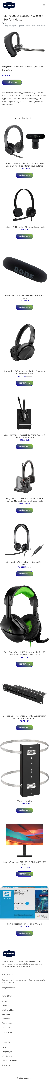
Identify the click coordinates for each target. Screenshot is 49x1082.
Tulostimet (6, 1027)
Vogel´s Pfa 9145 (24, 801)
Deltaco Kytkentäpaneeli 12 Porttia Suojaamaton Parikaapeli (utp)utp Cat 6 (24, 717)
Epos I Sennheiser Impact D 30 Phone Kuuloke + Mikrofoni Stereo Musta (24, 436)
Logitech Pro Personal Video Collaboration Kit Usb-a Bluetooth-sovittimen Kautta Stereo (24, 164)
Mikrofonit (39, 66)
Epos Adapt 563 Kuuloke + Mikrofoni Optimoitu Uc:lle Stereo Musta (24, 372)
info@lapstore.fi (8, 988)
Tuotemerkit (7, 1032)
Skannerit (6, 1019)
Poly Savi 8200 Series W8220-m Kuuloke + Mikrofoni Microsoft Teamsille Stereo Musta (24, 499)
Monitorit (5, 1005)
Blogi (4, 1047)
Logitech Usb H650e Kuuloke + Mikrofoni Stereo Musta (24, 563)
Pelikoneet (6, 1014)
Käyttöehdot (7, 1056)
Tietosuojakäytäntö (10, 1060)
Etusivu (4, 23)
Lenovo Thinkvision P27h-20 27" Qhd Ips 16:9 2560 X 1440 (24, 863)
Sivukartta (6, 1065)
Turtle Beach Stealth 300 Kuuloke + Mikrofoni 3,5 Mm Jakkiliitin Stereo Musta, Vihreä (24, 653)
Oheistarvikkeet (19, 66)
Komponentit (7, 1001)
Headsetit (30, 66)
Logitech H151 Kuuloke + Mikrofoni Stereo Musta (24, 227)
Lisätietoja (12, 82)
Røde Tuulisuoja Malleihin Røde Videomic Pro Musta (24, 296)
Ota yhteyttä (7, 1052)
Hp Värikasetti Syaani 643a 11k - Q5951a (24, 924)
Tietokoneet (7, 1023)
